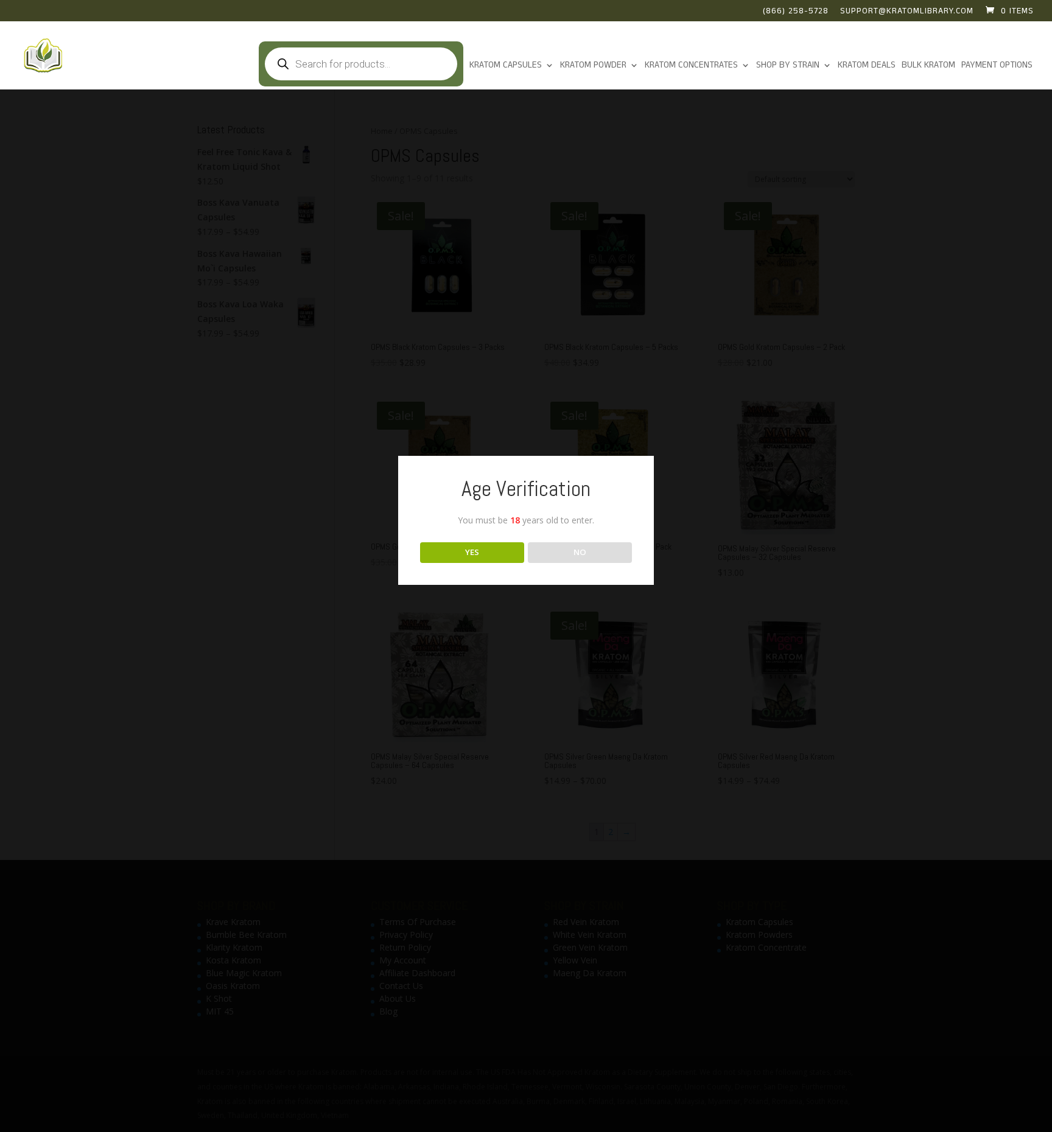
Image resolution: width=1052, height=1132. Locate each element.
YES (472, 552)
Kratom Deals (867, 66)
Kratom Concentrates (691, 66)
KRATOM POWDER (593, 66)
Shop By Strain (787, 66)
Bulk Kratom (928, 66)
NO (579, 552)
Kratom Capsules (505, 66)
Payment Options (997, 66)
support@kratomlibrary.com (906, 12)
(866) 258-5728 (796, 12)
